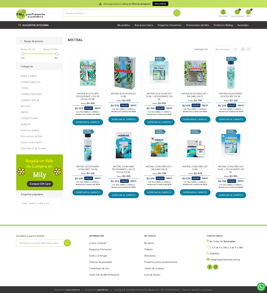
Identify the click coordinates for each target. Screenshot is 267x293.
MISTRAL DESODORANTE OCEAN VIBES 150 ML (87, 168)
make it (32, 203)
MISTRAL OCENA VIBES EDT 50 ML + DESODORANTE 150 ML (231, 169)
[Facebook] (209, 266)
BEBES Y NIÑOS (29, 75)
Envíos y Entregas (98, 255)
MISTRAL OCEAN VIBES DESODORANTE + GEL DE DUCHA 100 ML (123, 169)
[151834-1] (231, 145)
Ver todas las (222, 241)
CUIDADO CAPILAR (30, 100)
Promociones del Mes (31, 136)
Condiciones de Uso (99, 268)
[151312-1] (195, 73)
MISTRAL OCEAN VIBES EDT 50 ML (195, 168)
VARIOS (24, 112)
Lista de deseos (152, 274)
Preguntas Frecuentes (100, 249)
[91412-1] (88, 73)
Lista (248, 49)
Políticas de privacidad (100, 261)
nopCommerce (73, 289)
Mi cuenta (223, 16)
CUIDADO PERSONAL (31, 94)
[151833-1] (159, 73)
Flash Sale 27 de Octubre (33, 148)
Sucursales (243, 25)
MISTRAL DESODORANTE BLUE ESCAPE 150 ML (230, 95)
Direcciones (150, 255)
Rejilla (242, 49)
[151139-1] (123, 73)
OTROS (24, 87)
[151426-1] (195, 145)
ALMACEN (26, 124)
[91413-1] (123, 145)
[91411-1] (88, 145)
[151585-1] (159, 145)
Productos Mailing (30, 130)
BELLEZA (25, 106)
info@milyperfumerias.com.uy (225, 259)
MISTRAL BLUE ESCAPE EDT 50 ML (123, 95)
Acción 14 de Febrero (31, 142)
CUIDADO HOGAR (29, 118)
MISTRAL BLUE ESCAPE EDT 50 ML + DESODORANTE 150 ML (159, 96)
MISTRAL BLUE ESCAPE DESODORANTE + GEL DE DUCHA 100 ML (87, 96)
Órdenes (148, 249)
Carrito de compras (154, 268)
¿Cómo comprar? (98, 242)
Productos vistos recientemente (160, 261)
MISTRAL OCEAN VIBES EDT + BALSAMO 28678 (159, 168)
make (24, 203)
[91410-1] (231, 73)
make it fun (43, 203)
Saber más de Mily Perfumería (104, 274)
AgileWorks (102, 289)
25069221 (215, 253)
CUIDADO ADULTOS (30, 81)
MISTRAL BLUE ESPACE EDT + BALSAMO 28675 (195, 95)
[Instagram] (215, 266)
